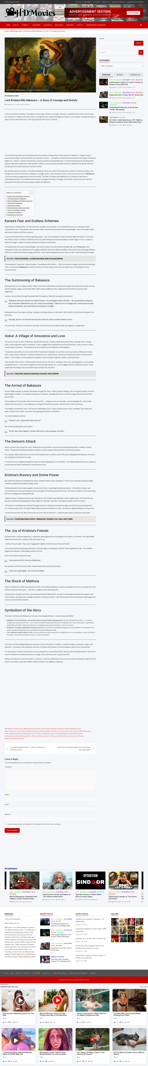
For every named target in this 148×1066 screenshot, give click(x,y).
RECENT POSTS (46, 914)
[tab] (106, 74)
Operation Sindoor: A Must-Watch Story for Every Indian (56, 895)
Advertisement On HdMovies (135, 2)
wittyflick (93, 973)
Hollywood (48, 25)
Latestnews (36, 25)
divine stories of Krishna (49, 729)
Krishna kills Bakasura (61, 733)
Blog (111, 80)
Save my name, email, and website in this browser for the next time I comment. (34, 824)
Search (101, 38)
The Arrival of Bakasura (14, 203)
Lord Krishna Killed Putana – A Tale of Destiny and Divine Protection (27, 749)
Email (7, 804)
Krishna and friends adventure (48, 731)
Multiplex (139, 80)
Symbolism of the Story (15, 215)
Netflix (133, 103)
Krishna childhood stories (13, 733)
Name (7, 794)
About (79, 25)
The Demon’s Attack (13, 205)
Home (8, 25)
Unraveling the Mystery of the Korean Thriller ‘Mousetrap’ (124, 108)
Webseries (70, 25)
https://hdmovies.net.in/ (27, 957)
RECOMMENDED (11, 868)
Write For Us (105, 2)
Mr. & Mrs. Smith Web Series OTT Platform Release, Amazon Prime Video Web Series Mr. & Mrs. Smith (126, 122)
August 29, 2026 (116, 98)
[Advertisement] (50, 138)
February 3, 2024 (116, 125)
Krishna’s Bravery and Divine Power (18, 208)
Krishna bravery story (65, 731)
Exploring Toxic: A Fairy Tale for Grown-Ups (126, 95)
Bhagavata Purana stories (32, 729)
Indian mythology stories (73, 729)
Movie (133, 80)
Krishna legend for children (28, 736)
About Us (78, 2)
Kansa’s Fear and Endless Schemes (18, 196)
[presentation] (138, 868)
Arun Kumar (26, 104)
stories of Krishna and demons (14, 738)
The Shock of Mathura (14, 212)
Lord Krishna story (61, 736)
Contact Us (96, 2)
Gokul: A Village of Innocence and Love (19, 201)
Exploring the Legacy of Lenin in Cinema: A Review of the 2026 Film (126, 83)
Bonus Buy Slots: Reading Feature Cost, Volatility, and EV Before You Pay (61, 961)
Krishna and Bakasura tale (29, 731)
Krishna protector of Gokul (45, 736)
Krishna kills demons (75, 733)
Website (7, 814)
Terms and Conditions (118, 2)
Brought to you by (57, 957)
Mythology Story (12, 96)
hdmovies (61, 729)
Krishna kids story (48, 733)
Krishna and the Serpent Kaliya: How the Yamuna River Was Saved (73, 749)
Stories (24, 25)
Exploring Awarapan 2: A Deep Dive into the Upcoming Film (122, 898)
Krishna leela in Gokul (11, 736)
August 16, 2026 (116, 87)
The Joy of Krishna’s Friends (16, 210)
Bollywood (59, 25)
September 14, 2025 (13, 104)
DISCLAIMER (87, 2)
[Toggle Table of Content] (30, 193)
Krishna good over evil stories (31, 733)
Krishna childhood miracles (82, 731)
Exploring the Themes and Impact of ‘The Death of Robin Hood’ (24, 895)
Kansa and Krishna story (12, 731)
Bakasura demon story (15, 729)
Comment (9, 767)
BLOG (15, 25)
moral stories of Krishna (75, 736)
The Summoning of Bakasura (16, 198)
